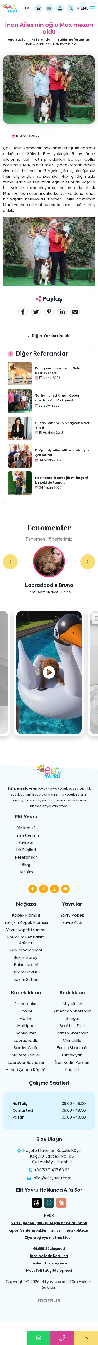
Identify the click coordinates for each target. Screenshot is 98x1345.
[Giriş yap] (60, 8)
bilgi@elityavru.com (52, 1178)
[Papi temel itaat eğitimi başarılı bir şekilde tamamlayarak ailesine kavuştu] (20, 483)
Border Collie (26, 1048)
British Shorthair (72, 1033)
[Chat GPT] (37, 1203)
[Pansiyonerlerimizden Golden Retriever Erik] (20, 374)
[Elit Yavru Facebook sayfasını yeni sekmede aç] (32, 889)
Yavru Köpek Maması (26, 930)
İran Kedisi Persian (72, 1063)
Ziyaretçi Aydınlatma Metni (49, 1238)
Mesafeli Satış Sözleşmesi (49, 1270)
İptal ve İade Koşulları (49, 1256)
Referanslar (26, 858)
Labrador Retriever (26, 1063)
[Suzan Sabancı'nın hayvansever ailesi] (20, 428)
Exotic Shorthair (72, 1048)
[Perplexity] (49, 1203)
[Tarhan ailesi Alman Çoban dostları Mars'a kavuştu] (20, 401)
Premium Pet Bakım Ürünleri (26, 940)
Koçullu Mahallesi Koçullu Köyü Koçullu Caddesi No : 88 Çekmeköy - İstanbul (51, 1156)
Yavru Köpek (72, 915)
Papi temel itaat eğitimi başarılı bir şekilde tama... (62, 480)
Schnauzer (26, 1033)
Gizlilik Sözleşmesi (49, 1248)
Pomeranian (26, 1004)
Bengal (72, 1019)
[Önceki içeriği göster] (10, 561)
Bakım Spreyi (26, 958)
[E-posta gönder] (49, 8)
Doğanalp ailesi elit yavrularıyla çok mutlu (62, 453)
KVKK (49, 1216)
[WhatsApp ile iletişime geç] (38, 1338)
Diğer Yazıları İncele (51, 336)
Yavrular (26, 843)
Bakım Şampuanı (26, 950)
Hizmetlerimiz (25, 836)
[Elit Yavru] (10, 8)
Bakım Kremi (26, 965)
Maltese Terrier (25, 1055)
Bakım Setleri (26, 980)
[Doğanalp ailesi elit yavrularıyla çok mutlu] (20, 456)
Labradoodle (26, 1041)
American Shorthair (72, 1011)
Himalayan (72, 1055)
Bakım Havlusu (26, 972)
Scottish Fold (72, 1026)
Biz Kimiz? (26, 828)
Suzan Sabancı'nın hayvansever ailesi (62, 425)
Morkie (26, 1019)
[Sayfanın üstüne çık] (86, 1338)
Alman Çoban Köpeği (26, 1070)
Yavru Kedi (72, 923)
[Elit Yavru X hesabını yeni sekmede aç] (43, 889)
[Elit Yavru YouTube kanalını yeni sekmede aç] (65, 889)
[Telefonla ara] (38, 8)
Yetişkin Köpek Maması (26, 923)
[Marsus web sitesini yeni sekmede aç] (49, 1300)
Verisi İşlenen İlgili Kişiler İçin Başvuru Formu (49, 1223)
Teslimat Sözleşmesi (49, 1263)
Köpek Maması (26, 915)
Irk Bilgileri (26, 850)
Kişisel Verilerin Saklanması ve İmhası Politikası (49, 1230)
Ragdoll (72, 1070)
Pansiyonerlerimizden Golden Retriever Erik (60, 371)
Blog (26, 865)
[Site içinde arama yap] (70, 8)
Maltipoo (26, 1026)
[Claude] (61, 1203)
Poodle (26, 1011)
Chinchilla (72, 1041)
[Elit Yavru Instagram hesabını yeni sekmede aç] (54, 889)
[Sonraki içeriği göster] (87, 561)
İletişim (26, 872)
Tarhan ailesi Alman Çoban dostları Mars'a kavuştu (57, 398)
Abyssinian (72, 1004)
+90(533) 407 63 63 (51, 1170)
